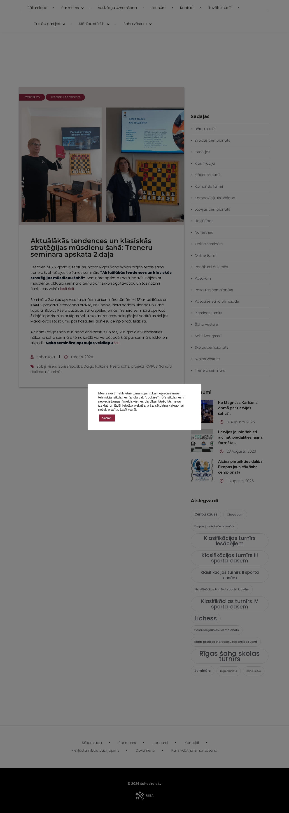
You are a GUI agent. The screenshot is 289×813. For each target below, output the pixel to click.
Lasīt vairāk (128, 409)
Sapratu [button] (107, 418)
